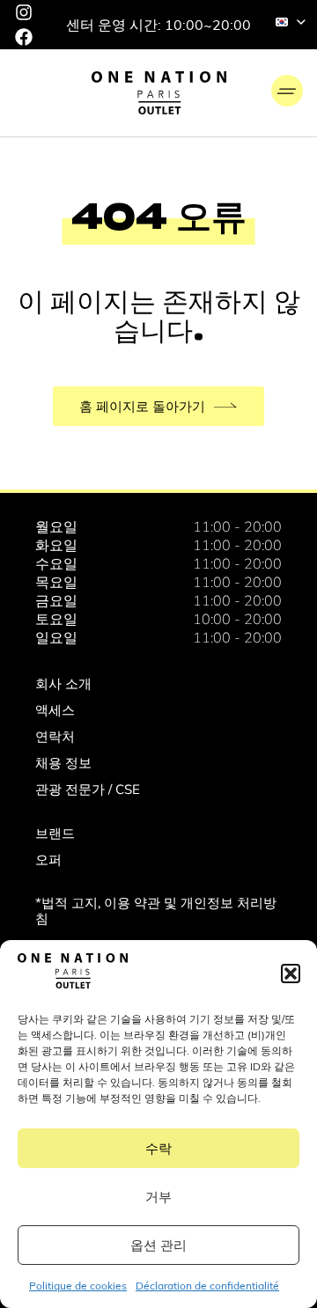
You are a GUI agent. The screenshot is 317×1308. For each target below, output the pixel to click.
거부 (158, 1196)
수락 (158, 1148)
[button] (290, 973)
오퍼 (48, 859)
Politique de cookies (78, 1285)
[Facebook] (23, 37)
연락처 (55, 736)
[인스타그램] (23, 12)
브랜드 (55, 833)
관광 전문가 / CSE (87, 789)
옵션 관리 (158, 1245)
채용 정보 (63, 762)
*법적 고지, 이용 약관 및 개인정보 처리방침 (155, 910)
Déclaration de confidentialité (207, 1285)
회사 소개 (63, 683)
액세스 (55, 710)
